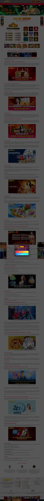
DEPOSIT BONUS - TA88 (22, 254)
